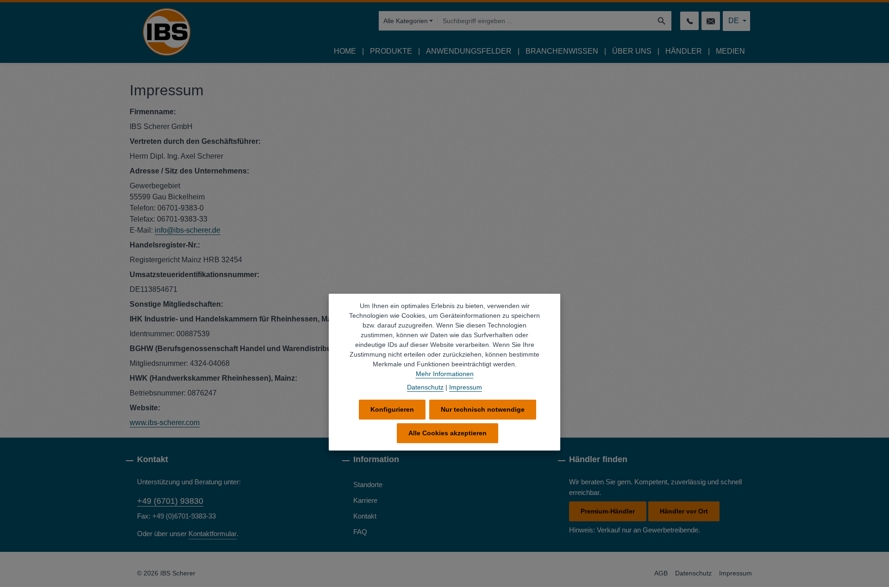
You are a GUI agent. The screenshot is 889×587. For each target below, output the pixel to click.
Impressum (735, 573)
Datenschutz (693, 573)
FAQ (360, 532)
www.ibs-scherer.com (165, 422)
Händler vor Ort (684, 511)
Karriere (365, 500)
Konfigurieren (392, 409)
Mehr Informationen (445, 373)
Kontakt (364, 516)
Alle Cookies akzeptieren (447, 433)
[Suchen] (662, 21)
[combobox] (544, 21)
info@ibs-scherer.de (187, 230)
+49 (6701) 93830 (170, 501)
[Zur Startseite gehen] (166, 32)
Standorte (367, 484)
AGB (661, 573)
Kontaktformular (212, 534)
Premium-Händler (608, 511)
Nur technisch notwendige (483, 409)
